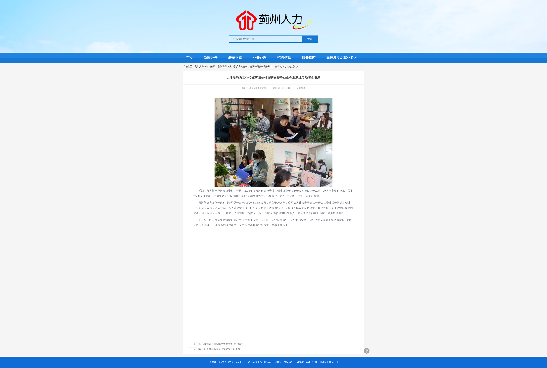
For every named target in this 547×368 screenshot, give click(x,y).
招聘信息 (284, 57)
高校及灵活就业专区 (341, 57)
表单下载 (235, 57)
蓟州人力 (199, 66)
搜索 (309, 39)
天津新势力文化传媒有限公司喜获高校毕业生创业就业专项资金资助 (263, 66)
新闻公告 (211, 57)
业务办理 (260, 57)
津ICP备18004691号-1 (229, 362)
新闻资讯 (210, 66)
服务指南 (309, 57)
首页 (189, 57)
